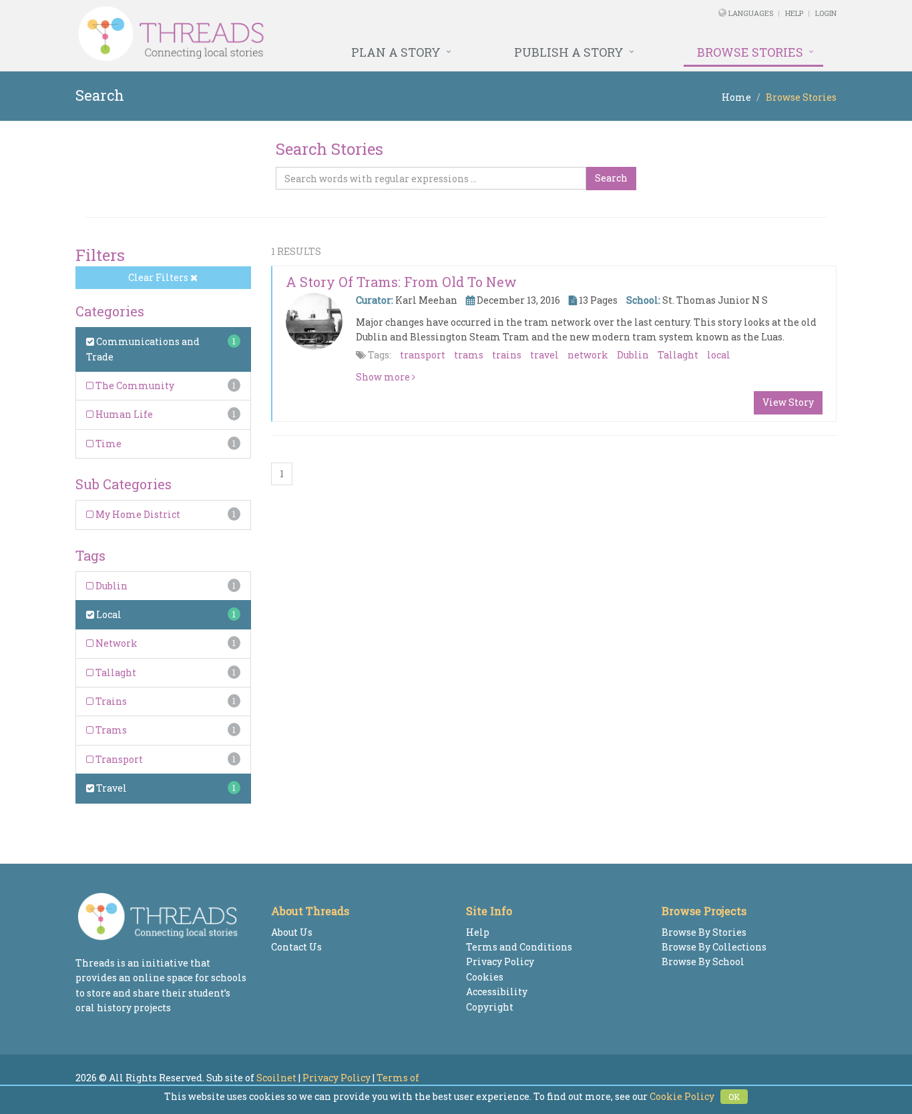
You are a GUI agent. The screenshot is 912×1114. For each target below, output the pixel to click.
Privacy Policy (500, 961)
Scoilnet (276, 1077)
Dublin (110, 585)
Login (826, 13)
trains (506, 354)
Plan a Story (396, 52)
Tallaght (114, 672)
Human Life (123, 414)
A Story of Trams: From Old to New (401, 281)
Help (794, 13)
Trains (110, 701)
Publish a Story (569, 52)
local (718, 354)
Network (115, 643)
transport (422, 354)
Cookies (484, 976)
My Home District (136, 514)
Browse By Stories (704, 932)
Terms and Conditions (519, 946)
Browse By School (703, 961)
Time (107, 443)
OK (734, 1096)
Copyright (489, 1007)
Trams (110, 730)
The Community (133, 385)
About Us (291, 932)
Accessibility (496, 991)
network (587, 354)
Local (108, 614)
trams (468, 354)
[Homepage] (310, 34)
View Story (788, 402)
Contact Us (296, 946)
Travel (110, 788)
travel (544, 354)
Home (736, 97)
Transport (118, 759)
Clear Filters (159, 277)
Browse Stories (750, 52)
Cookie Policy (682, 1096)
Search (611, 178)
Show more (384, 376)
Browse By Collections (714, 946)
